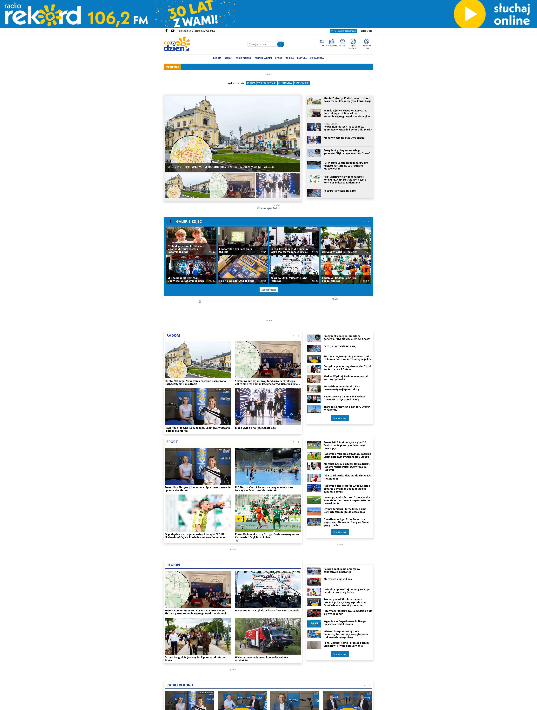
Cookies (233, 393)
